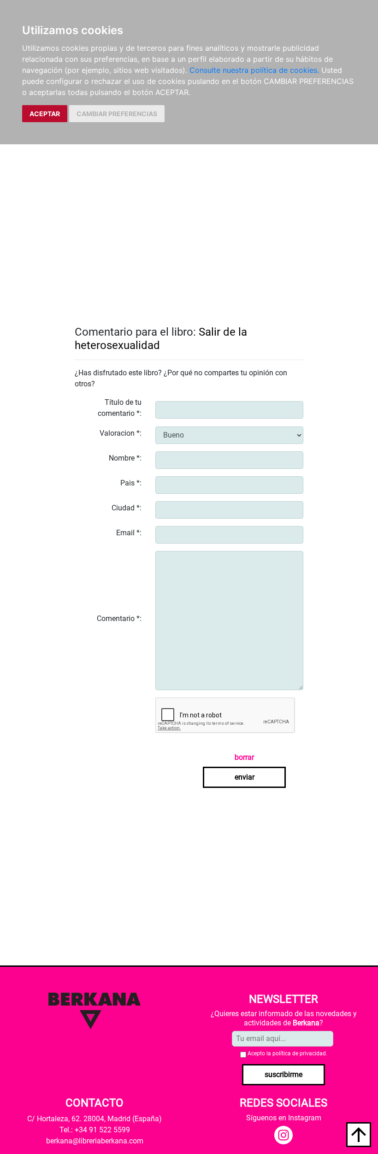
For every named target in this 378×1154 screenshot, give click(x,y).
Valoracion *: (121, 433)
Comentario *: (119, 618)
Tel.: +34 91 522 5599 (94, 1129)
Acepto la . (287, 1053)
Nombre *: (125, 458)
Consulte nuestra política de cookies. (254, 70)
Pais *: (131, 483)
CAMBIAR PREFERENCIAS (117, 114)
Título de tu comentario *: (120, 408)
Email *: (129, 532)
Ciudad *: (127, 507)
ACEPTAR (45, 114)
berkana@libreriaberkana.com (94, 1140)
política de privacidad (299, 1053)
